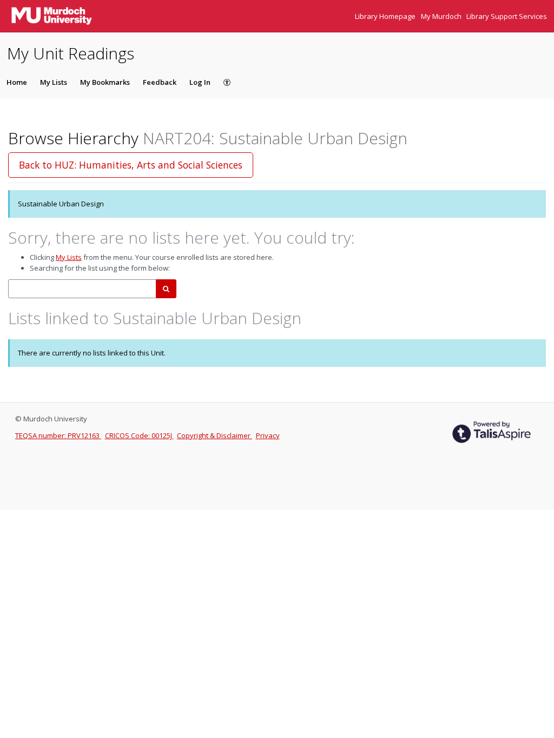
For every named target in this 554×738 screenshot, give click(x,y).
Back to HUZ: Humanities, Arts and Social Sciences (130, 164)
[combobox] (82, 288)
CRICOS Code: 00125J (139, 435)
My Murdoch (442, 16)
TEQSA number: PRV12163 (58, 435)
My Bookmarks (105, 82)
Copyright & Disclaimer (214, 435)
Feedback (159, 82)
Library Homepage (386, 16)
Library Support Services (506, 16)
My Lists (53, 82)
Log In (199, 82)
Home (16, 82)
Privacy (268, 435)
